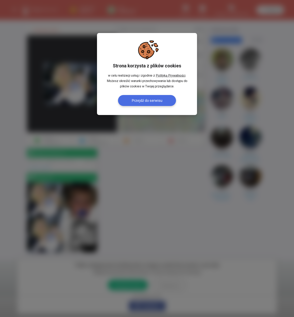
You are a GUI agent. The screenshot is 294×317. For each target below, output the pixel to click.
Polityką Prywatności (170, 75)
